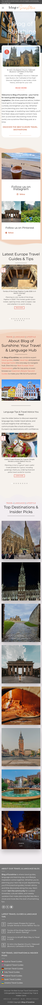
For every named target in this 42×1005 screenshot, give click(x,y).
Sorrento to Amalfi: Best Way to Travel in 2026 (23, 938)
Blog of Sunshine (27, 1002)
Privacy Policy (32, 999)
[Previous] (6, 72)
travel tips (24, 360)
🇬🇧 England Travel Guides (12, 965)
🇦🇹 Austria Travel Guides (12, 961)
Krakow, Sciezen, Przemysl (21, 763)
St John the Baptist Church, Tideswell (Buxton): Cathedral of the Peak (21, 71)
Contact (15, 999)
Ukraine (21, 843)
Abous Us (7, 999)
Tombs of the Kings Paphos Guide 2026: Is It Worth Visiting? (19, 292)
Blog (23, 999)
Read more (19, 307)
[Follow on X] (7, 907)
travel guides (7, 360)
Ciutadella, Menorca (21, 804)
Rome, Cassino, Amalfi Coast (21, 721)
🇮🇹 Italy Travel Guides (11, 972)
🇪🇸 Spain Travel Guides (11, 979)
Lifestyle (31, 337)
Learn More (19, 475)
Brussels (21, 597)
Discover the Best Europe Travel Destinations (21, 991)
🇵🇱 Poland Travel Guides (12, 976)
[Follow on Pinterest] (11, 907)
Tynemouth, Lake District (21, 638)
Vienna (21, 556)
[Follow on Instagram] (3, 907)
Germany (21, 677)
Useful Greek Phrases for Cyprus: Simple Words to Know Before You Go (19, 460)
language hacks (8, 363)
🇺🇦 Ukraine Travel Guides (12, 983)
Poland (21, 760)
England (21, 636)
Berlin (21, 680)
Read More (21, 88)
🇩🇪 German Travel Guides (12, 969)
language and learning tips (13, 877)
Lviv (21, 846)
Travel (9, 337)
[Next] (36, 72)
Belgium (21, 595)
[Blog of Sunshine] (22, 7)
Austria (21, 553)
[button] (3, 7)
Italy (21, 719)
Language (20, 337)
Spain (21, 802)
